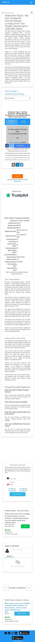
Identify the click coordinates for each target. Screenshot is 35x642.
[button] (6, 588)
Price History (22, 613)
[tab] (12, 122)
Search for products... (8, 13)
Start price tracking (15, 142)
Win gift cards (17, 181)
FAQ (26, 432)
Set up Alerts (17, 494)
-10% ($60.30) (23, 488)
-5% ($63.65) (11, 488)
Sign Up (17, 176)
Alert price (12, 482)
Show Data (20, 145)
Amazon (7, 613)
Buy (25, 526)
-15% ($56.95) (12, 490)
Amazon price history (14, 94)
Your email (12, 479)
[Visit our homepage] (5, 2)
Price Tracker (11, 91)
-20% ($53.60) (23, 490)
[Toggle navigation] (31, 2)
